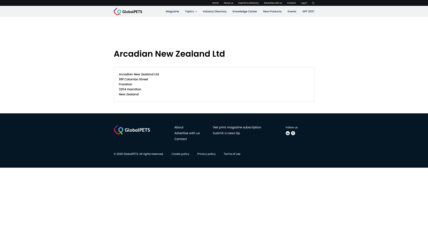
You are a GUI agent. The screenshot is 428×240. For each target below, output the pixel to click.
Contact (291, 2)
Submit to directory (248, 2)
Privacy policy (206, 154)
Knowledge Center (245, 11)
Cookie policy (180, 154)
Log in (304, 2)
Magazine (172, 11)
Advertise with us (273, 2)
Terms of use (232, 154)
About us (228, 2)
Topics (189, 11)
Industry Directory (215, 11)
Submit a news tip (226, 133)
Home (215, 2)
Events (292, 11)
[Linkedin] (288, 133)
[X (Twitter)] (293, 133)
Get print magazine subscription (237, 127)
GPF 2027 (308, 11)
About (179, 127)
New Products (272, 11)
